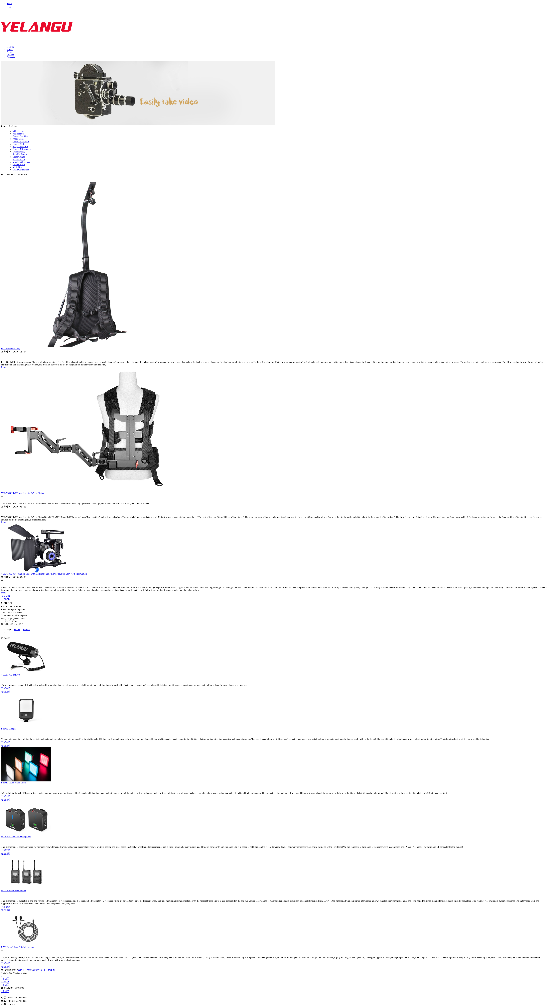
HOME (10, 47)
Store (9, 3)
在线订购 (5, 692)
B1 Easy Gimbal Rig (10, 348)
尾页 (52, 970)
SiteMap (5, 981)
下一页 (46, 970)
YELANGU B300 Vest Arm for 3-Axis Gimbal (22, 493)
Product (26, 629)
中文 (9, 7)
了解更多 (5, 688)
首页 (20, 970)
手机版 (5, 978)
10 (40, 970)
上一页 (25, 970)
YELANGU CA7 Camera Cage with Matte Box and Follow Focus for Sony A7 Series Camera (44, 574)
